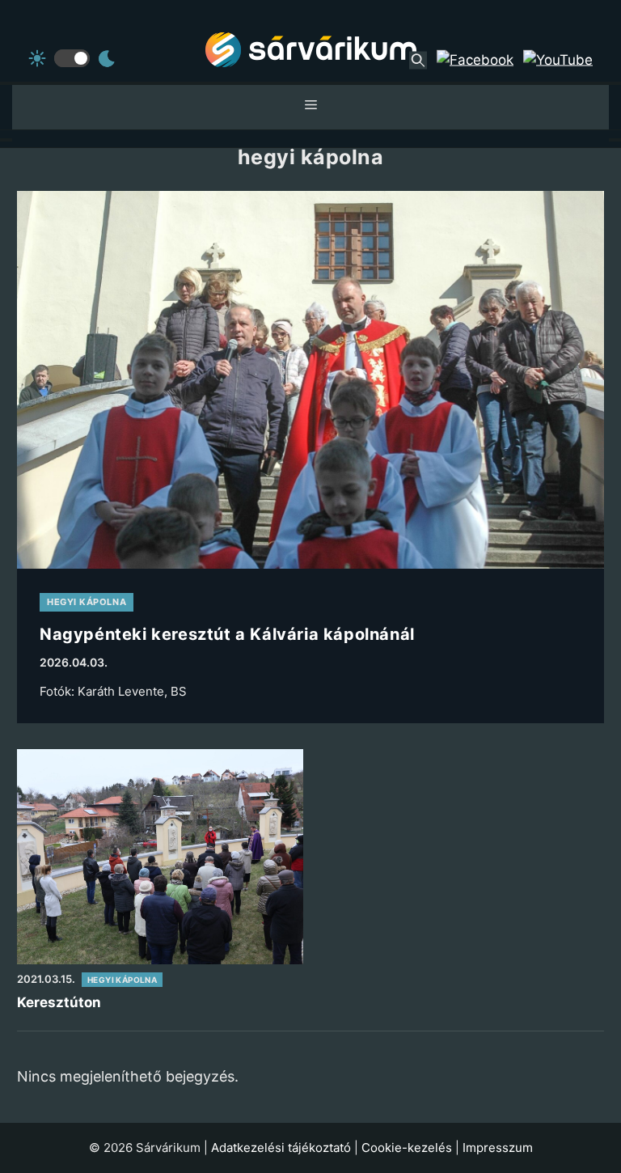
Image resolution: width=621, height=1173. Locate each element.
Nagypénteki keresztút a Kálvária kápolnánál (227, 634)
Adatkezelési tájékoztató (281, 1147)
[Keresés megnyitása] (418, 60)
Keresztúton (59, 1002)
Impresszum (498, 1147)
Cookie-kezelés (406, 1147)
